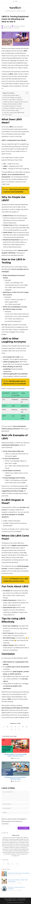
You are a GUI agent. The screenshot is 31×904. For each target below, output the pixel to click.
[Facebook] (8, 864)
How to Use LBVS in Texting (13, 99)
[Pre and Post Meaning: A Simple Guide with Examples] (4, 881)
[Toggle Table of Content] (26, 93)
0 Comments (15, 28)
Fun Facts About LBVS (11, 110)
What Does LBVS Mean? (11, 95)
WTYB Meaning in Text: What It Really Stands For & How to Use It (15, 755)
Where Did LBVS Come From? (14, 108)
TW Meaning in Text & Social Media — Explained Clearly (15, 778)
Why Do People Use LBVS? (13, 97)
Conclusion (8, 114)
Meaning (6, 28)
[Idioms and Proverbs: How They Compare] (4, 873)
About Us (15, 900)
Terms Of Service (21, 898)
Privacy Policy (12, 898)
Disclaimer (9, 900)
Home (5, 898)
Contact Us (22, 900)
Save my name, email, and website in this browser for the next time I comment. (14, 821)
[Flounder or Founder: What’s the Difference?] (4, 888)
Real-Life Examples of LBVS (13, 104)
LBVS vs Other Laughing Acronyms (16, 102)
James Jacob (7, 26)
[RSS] (17, 864)
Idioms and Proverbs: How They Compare (18, 873)
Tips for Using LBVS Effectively (14, 112)
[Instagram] (13, 864)
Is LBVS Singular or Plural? (12, 106)
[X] (4, 864)
